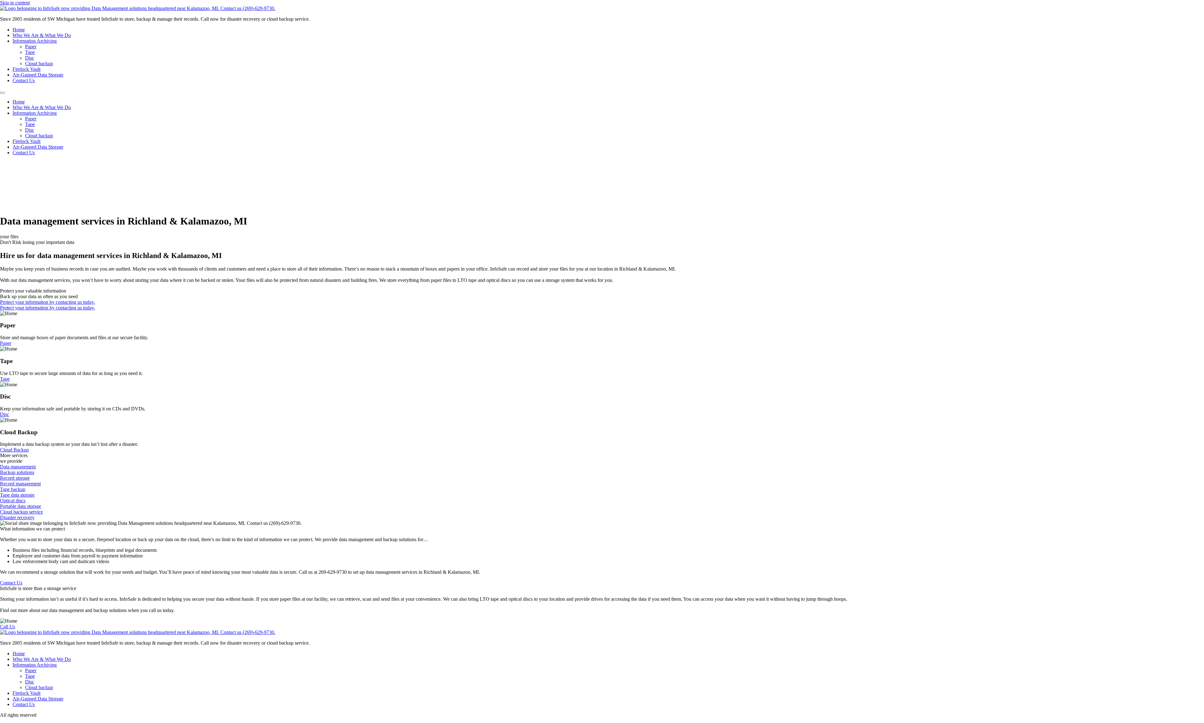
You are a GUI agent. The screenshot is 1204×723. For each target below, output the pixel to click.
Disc (29, 58)
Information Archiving (35, 41)
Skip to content (15, 2)
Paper (30, 46)
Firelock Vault (26, 69)
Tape (30, 52)
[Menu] (2, 93)
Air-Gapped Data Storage (38, 74)
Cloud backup (39, 63)
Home (19, 29)
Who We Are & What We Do (42, 35)
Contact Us (24, 80)
